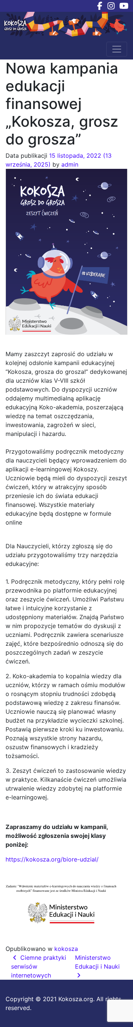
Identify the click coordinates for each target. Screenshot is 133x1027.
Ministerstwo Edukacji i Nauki (98, 962)
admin (69, 164)
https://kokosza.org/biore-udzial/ (52, 859)
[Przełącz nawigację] (116, 49)
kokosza (66, 948)
